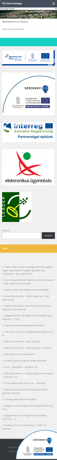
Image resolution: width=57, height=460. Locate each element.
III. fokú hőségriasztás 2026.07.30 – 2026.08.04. (25, 383)
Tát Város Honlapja (12, 3)
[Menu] (53, 3)
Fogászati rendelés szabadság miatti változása (24, 325)
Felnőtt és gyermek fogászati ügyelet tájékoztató (26, 360)
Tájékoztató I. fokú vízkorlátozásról (19, 354)
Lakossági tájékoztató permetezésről (20, 399)
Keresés (5, 230)
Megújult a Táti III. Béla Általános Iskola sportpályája (26, 290)
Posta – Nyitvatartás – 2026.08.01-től (21, 367)
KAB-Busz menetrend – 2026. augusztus (22, 341)
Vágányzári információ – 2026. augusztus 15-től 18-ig (28, 348)
